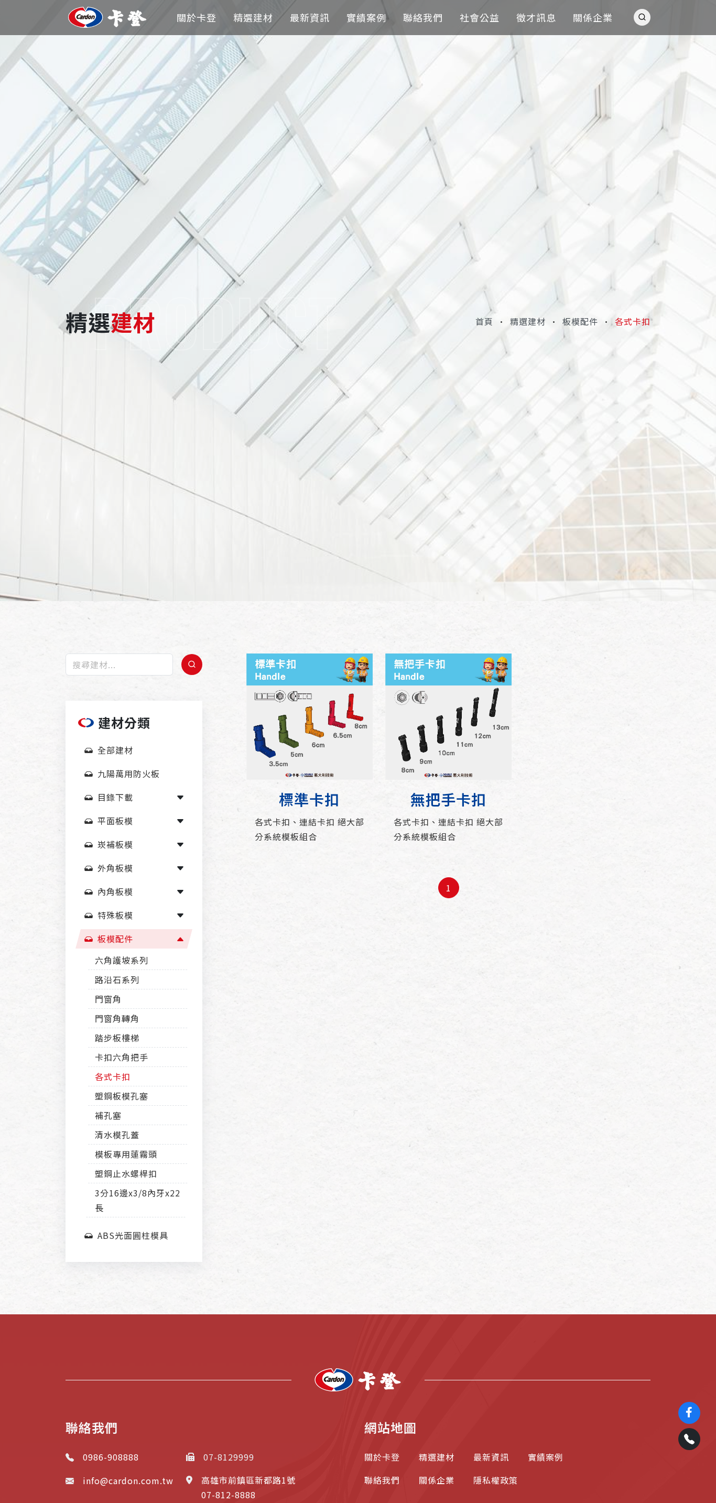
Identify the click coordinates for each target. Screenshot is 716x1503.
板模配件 (580, 321)
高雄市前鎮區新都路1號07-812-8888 (248, 1487)
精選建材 (528, 321)
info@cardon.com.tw (128, 1480)
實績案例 (545, 1457)
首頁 (484, 321)
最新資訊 (491, 1457)
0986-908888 (111, 1457)
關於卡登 (382, 1457)
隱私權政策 (495, 1480)
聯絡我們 (382, 1480)
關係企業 (436, 1480)
